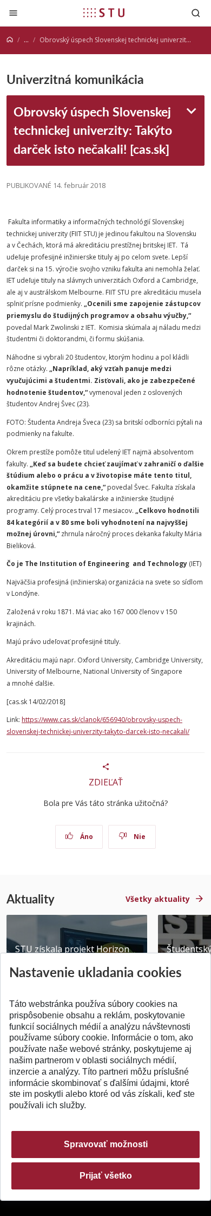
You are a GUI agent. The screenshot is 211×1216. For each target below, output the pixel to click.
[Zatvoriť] (13, 12)
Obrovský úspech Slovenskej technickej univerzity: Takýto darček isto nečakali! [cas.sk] (93, 130)
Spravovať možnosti (106, 1144)
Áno (85, 836)
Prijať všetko (106, 1175)
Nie (139, 836)
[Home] (9, 39)
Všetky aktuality (158, 899)
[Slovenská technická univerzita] (103, 12)
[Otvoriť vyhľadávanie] (196, 12)
